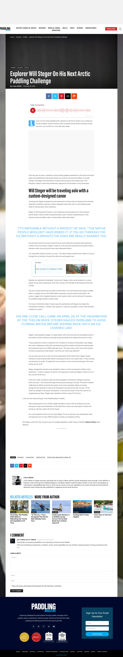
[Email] (68, 96)
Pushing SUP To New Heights (81, 516)
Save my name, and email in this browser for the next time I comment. (37, 586)
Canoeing (30, 457)
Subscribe (111, 29)
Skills (65, 28)
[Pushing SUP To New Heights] (82, 506)
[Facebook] (49, 96)
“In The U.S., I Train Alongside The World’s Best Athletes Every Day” (39, 518)
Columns (18, 37)
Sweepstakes (90, 28)
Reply (18, 547)
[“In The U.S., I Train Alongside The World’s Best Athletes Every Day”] (40, 506)
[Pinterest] (61, 96)
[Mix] (74, 96)
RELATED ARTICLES (21, 496)
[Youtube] (54, 626)
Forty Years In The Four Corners (103, 516)
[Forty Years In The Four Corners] (103, 506)
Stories (80, 28)
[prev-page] (11, 527)
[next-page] (14, 527)
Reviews (42, 28)
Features (13, 512)
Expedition (40, 457)
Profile (25, 37)
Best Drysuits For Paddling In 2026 (49, 268)
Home (12, 37)
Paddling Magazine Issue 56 (59, 457)
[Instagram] (38, 626)
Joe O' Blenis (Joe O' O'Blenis (26, 540)
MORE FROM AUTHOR (47, 496)
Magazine (56, 30)
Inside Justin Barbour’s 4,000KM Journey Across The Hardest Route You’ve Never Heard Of (61, 519)
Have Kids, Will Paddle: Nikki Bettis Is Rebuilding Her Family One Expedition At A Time (19, 519)
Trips (72, 28)
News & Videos (54, 28)
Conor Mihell (17, 86)
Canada (20, 457)
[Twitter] (55, 96)
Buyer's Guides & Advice (26, 28)
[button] (120, 29)
